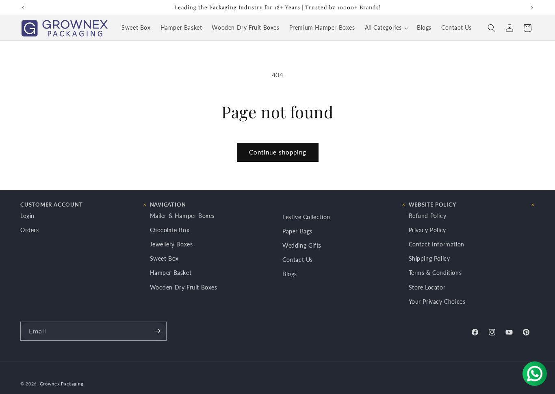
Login (27, 215)
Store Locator (427, 286)
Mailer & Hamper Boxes (182, 215)
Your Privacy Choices (437, 301)
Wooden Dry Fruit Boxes (183, 286)
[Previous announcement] (23, 7)
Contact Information (436, 244)
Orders (29, 229)
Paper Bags (297, 230)
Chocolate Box (170, 229)
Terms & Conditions (435, 272)
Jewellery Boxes (171, 244)
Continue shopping (277, 152)
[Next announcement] (532, 7)
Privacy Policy (427, 229)
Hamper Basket (171, 272)
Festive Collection (306, 216)
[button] (386, 28)
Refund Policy (428, 215)
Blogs (289, 273)
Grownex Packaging (62, 383)
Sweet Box (164, 258)
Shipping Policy (429, 258)
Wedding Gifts (301, 245)
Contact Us (297, 259)
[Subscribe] (157, 331)
